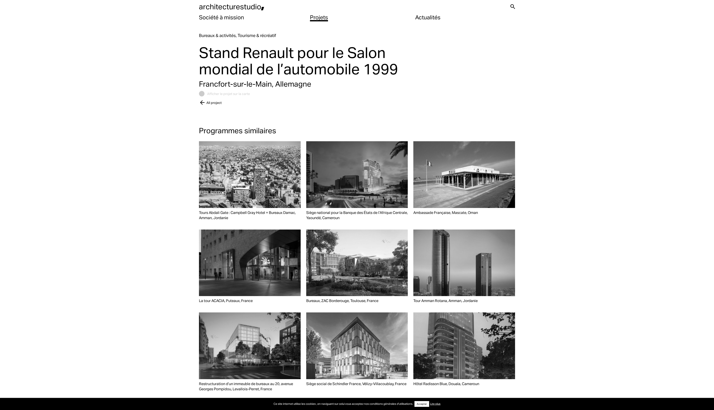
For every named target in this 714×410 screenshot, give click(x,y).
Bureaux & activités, (218, 35)
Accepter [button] (422, 403)
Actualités (427, 17)
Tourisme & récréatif (257, 35)
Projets (319, 17)
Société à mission (221, 17)
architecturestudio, (231, 6)
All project (214, 102)
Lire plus (435, 404)
